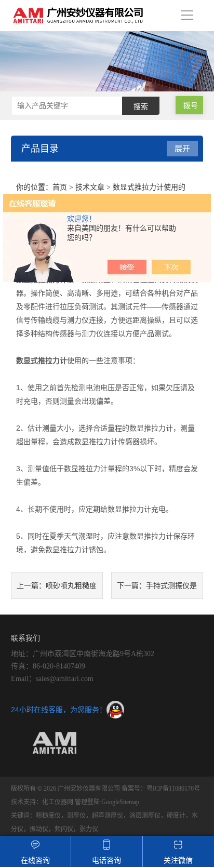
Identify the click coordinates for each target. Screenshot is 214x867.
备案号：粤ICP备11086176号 (161, 788)
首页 (59, 187)
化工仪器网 (57, 802)
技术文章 (89, 187)
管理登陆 (87, 802)
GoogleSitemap (120, 802)
